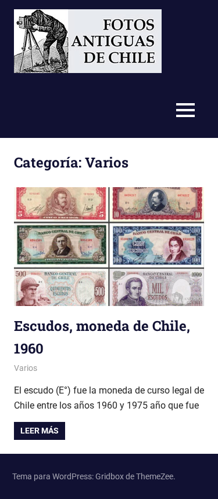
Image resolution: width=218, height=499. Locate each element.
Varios (25, 368)
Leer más (39, 430)
